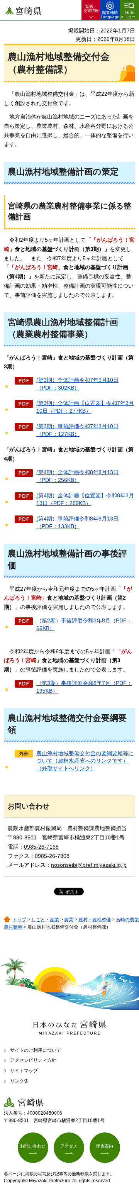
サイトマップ (24, 1070)
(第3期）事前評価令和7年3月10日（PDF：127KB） (77, 430)
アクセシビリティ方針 (33, 1060)
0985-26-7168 (41, 847)
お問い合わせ (33, 1146)
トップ (19, 919)
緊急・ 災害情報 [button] (91, 8)
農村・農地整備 (94, 919)
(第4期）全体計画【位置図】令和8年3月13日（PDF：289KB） (85, 499)
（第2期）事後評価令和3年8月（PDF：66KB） (84, 624)
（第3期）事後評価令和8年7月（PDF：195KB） (84, 687)
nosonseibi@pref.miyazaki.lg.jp (89, 865)
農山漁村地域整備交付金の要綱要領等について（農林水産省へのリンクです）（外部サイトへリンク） (85, 760)
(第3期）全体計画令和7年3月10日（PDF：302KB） (77, 384)
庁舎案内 (104, 1146)
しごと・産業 (45, 919)
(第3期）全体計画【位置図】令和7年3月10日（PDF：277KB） (85, 407)
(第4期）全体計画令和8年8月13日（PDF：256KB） (77, 476)
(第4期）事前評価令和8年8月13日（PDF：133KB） (77, 522)
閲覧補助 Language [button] (110, 14)
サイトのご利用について (35, 1050)
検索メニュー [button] (128, 14)
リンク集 (19, 1081)
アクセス (68, 1146)
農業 (68, 919)
